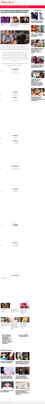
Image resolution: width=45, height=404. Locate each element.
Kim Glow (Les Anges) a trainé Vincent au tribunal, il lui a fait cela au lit (37, 66)
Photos (22, 6)
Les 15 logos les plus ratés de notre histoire (7, 391)
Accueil (2, 6)
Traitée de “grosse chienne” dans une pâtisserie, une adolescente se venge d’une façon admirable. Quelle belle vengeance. (37, 82)
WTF (15, 6)
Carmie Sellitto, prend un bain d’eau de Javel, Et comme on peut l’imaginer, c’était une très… (37, 51)
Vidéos (26, 6)
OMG (18, 6)
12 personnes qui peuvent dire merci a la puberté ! (7, 362)
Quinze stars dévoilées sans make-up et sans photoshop (37, 35)
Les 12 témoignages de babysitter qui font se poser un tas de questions (22, 377)
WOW (12, 6)
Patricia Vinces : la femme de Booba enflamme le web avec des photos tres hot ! (22, 363)
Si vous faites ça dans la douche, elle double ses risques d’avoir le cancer (7, 377)
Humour (7, 6)
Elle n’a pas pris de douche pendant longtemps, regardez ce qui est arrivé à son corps (22, 392)
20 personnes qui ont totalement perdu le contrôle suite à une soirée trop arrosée (37, 98)
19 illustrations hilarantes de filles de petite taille (37, 21)
